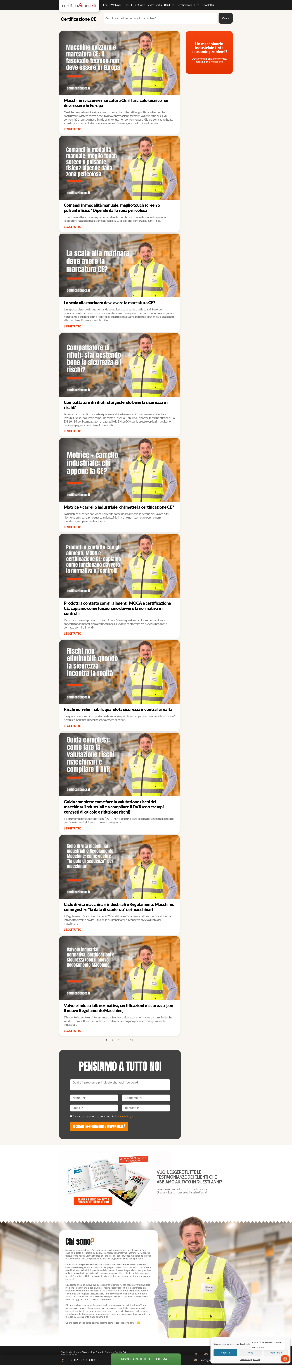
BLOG (167, 5)
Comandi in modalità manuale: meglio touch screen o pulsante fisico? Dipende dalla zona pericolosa (112, 207)
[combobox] (160, 18)
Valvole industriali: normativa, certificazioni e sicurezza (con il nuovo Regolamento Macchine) (118, 1008)
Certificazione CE (186, 5)
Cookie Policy (246, 1359)
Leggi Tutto (72, 129)
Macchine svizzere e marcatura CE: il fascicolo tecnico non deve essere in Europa (116, 103)
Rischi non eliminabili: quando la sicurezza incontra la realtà (118, 709)
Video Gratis (155, 5)
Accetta (225, 1352)
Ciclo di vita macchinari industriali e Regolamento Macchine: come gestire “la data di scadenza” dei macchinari (119, 907)
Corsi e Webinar (112, 5)
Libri (126, 5)
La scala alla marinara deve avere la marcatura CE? (109, 302)
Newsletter (208, 5)
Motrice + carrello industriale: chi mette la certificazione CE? (119, 507)
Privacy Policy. (123, 1116)
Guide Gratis (138, 5)
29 (131, 1040)
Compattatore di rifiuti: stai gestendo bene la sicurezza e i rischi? (116, 405)
